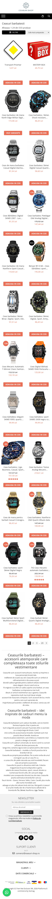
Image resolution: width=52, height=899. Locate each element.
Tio (18, 790)
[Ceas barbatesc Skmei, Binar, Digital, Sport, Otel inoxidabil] (13, 302)
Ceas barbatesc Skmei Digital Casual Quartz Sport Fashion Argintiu (39, 166)
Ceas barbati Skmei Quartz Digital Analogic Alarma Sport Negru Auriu (39, 619)
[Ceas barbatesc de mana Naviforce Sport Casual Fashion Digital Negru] (13, 251)
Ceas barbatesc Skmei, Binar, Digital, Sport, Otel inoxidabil (13, 317)
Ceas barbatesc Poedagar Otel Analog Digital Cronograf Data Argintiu (39, 216)
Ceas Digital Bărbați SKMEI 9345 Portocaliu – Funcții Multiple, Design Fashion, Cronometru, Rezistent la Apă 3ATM (39, 367)
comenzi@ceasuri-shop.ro (27, 853)
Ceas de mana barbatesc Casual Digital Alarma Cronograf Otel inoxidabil (13, 166)
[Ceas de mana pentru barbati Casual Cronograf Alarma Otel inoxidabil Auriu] (13, 503)
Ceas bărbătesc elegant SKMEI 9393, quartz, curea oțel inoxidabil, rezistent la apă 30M (13, 418)
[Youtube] (26, 837)
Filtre (14, 32)
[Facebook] (21, 837)
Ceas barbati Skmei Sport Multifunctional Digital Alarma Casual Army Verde (13, 619)
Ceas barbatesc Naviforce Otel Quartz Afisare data (39, 518)
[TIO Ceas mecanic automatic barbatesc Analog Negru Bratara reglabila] (39, 553)
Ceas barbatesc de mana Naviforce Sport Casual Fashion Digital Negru (13, 267)
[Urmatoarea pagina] (46, 643)
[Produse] (3, 17)
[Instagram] (31, 837)
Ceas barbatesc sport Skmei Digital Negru (13, 569)
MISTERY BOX (39, 64)
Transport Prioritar (13, 64)
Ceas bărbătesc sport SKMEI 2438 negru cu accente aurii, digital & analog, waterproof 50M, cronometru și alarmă (39, 418)
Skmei (22, 790)
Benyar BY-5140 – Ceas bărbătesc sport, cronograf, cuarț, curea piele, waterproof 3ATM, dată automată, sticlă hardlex (39, 267)
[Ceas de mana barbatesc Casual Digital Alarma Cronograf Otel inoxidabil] (13, 151)
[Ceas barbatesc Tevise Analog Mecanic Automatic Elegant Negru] (39, 452)
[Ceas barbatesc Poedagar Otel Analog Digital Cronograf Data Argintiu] (39, 201)
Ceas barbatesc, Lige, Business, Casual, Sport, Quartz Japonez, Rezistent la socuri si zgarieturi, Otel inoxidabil (13, 468)
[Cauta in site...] (49, 16)
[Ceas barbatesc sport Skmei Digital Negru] (13, 553)
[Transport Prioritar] (13, 50)
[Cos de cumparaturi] (43, 16)
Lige (35, 790)
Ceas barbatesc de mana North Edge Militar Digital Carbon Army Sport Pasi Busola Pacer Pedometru (13, 116)
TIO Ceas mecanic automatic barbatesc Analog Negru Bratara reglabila (39, 569)
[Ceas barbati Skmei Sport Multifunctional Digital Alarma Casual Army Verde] (13, 603)
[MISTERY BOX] (39, 50)
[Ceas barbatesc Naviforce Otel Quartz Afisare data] (39, 503)
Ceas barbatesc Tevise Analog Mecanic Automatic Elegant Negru (39, 468)
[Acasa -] (26, 6)
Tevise (40, 790)
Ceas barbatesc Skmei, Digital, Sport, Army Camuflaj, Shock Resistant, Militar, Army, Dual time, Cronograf (39, 317)
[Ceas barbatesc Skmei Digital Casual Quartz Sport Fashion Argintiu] (39, 151)
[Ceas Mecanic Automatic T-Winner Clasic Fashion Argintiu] (13, 352)
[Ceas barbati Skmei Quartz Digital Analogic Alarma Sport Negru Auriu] (39, 603)
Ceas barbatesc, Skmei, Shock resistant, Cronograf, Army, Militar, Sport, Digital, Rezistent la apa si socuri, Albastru (39, 116)
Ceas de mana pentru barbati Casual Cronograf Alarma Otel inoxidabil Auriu (13, 518)
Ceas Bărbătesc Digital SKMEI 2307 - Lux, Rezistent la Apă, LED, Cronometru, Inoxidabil (13, 216)
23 (42, 643)
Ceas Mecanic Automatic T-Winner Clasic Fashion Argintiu (13, 367)
